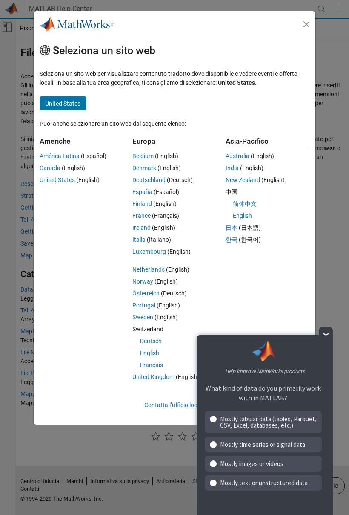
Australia (237, 156)
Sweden (142, 317)
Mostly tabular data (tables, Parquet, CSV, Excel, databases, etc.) (268, 422)
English (149, 353)
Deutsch (151, 341)
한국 (231, 239)
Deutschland (149, 179)
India (232, 168)
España (142, 191)
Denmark (144, 168)
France (141, 215)
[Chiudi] (306, 24)
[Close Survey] (326, 334)
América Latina (60, 156)
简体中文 (245, 203)
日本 (231, 227)
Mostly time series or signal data (262, 444)
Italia (139, 239)
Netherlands (148, 269)
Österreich (146, 293)
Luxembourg (149, 251)
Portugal (143, 305)
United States (57, 179)
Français (151, 365)
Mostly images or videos (251, 464)
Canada (50, 168)
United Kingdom (153, 376)
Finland (142, 203)
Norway (142, 281)
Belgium (143, 156)
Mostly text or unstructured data (264, 483)
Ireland (141, 227)
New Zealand (243, 179)
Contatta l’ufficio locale (174, 405)
